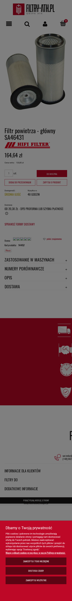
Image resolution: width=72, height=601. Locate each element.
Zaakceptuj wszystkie (36, 580)
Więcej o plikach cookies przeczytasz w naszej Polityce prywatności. (36, 552)
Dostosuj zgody (36, 570)
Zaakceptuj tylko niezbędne (36, 561)
